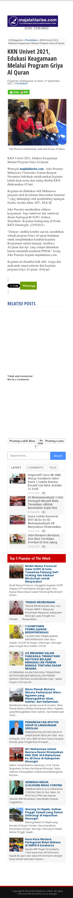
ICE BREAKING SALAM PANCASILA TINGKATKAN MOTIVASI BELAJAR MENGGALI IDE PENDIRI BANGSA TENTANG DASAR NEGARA (43, 660)
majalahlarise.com (32, 168)
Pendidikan (31, 40)
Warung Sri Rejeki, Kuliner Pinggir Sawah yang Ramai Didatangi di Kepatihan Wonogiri (44, 813)
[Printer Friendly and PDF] (18, 94)
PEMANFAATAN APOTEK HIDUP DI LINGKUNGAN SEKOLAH (42, 725)
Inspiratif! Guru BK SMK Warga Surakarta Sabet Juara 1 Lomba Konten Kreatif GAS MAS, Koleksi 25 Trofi (45, 481)
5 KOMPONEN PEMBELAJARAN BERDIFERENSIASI (36, 629)
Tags (52, 467)
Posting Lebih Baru (22, 440)
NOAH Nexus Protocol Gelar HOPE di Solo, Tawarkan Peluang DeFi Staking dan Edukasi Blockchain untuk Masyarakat (41, 573)
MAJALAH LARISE (44, 890)
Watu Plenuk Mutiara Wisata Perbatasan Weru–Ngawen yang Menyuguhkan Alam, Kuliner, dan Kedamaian (43, 695)
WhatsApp (29, 286)
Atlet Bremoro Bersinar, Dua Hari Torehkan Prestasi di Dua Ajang (44, 539)
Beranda (39, 443)
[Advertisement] (40, 339)
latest (16, 467)
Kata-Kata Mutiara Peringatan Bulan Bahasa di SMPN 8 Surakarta (43, 842)
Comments (35, 467)
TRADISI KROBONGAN (40, 602)
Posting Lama (54, 440)
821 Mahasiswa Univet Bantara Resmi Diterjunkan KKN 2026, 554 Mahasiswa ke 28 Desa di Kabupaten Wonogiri (44, 755)
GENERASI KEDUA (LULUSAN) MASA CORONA (43, 783)
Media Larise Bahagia (46, 893)
